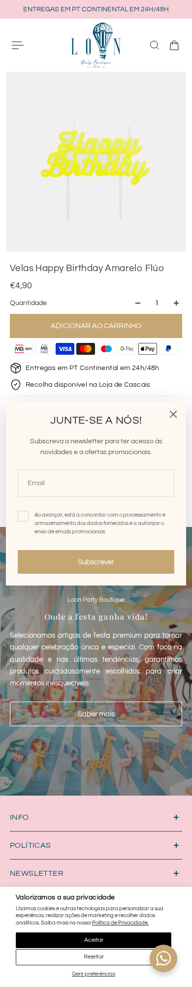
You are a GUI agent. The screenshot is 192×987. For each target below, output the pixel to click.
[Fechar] (173, 414)
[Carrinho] (174, 45)
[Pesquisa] (154, 45)
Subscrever (96, 562)
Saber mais (96, 714)
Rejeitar (94, 957)
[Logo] (96, 45)
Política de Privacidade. (120, 922)
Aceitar (93, 940)
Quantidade (28, 303)
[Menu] (18, 45)
